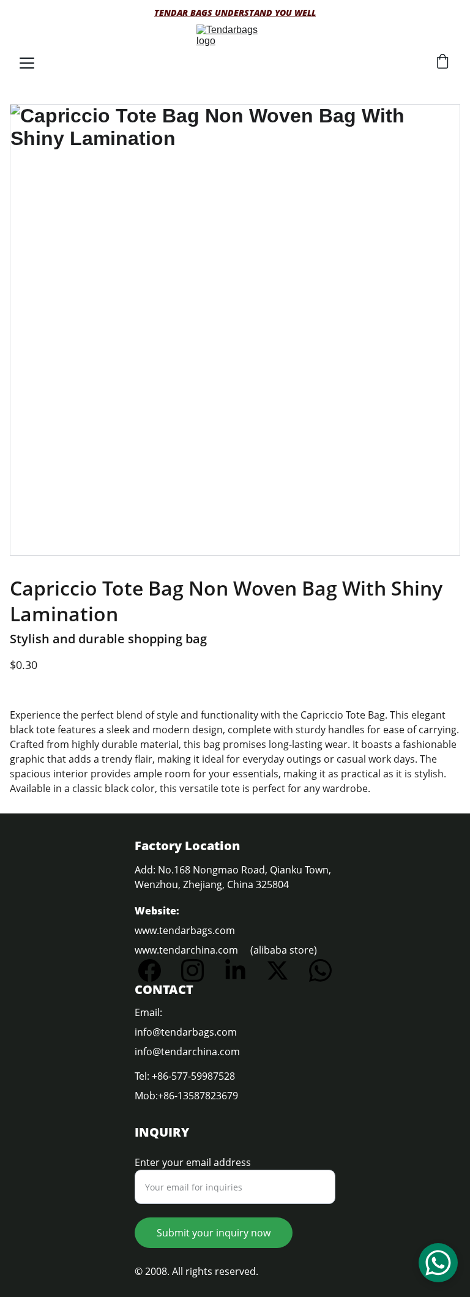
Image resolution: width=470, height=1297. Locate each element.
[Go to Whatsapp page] (320, 970)
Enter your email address (193, 1162)
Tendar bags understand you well (235, 12)
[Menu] (27, 63)
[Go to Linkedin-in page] (241, 970)
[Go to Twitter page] (283, 970)
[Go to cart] (442, 62)
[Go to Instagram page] (198, 970)
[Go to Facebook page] (155, 970)
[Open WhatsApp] (438, 1262)
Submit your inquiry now (213, 1232)
